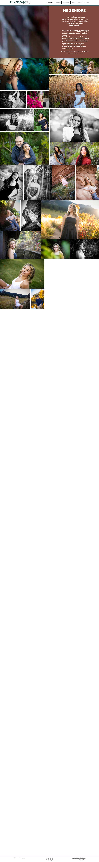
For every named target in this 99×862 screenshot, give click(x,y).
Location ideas (72, 45)
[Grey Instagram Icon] (47, 859)
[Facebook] (51, 859)
